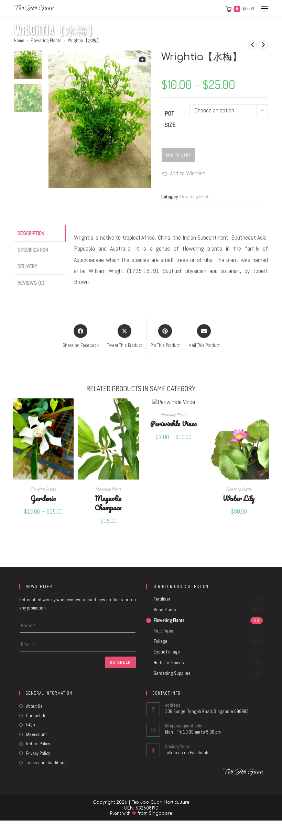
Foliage (160, 641)
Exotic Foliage (167, 652)
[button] (142, 59)
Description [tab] (31, 233)
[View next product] (263, 45)
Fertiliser (162, 599)
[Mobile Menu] (262, 8)
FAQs (30, 725)
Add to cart (178, 155)
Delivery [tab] (27, 266)
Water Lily (239, 498)
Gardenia (43, 498)
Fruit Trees (163, 631)
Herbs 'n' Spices (169, 663)
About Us (34, 706)
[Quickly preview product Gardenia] (70, 410)
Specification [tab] (33, 249)
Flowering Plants (195, 197)
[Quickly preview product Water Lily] (266, 410)
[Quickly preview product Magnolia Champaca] (135, 410)
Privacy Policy (38, 753)
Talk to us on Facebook (186, 753)
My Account (36, 734)
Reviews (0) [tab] (31, 282)
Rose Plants (165, 610)
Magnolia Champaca (108, 502)
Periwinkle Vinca (173, 423)
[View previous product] (252, 45)
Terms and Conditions (46, 763)
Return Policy (38, 744)
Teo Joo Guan (34, 9)
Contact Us (36, 715)
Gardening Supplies (172, 673)
